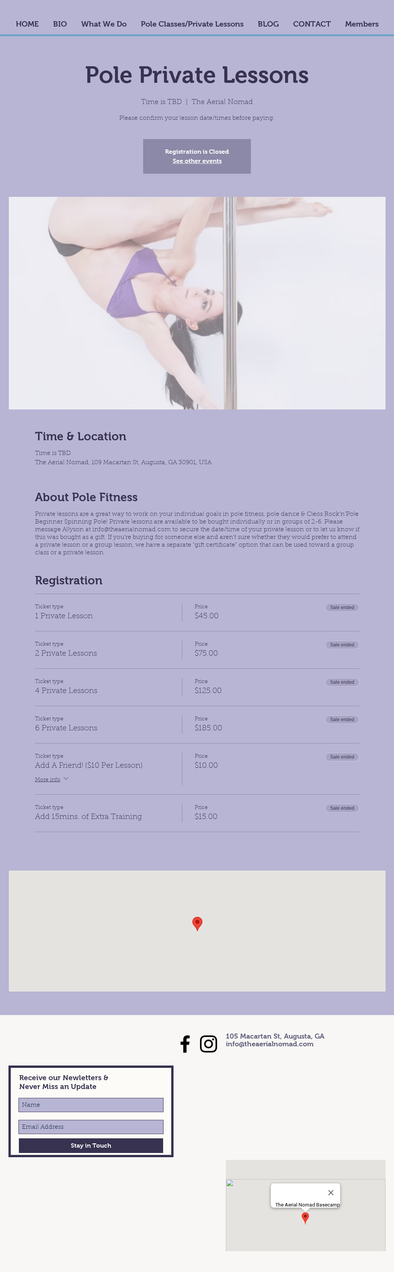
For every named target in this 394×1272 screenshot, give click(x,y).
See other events (197, 161)
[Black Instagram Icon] (208, 1044)
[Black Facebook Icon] (185, 1044)
